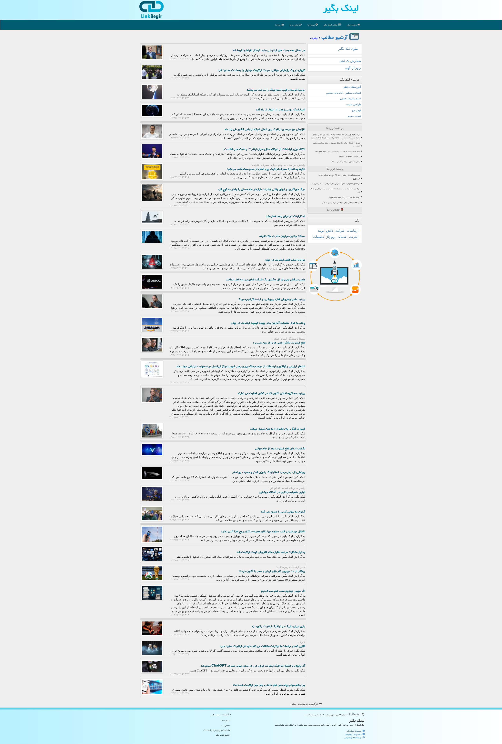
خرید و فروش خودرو (350, 98)
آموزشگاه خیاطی (352, 86)
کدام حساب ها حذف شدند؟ (349, 156)
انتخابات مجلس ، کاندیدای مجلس (343, 92)
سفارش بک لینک (350, 61)
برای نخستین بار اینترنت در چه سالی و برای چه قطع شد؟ (337, 151)
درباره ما (311, 25)
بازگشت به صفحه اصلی (305, 703)
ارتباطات (352, 230)
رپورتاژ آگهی (353, 68)
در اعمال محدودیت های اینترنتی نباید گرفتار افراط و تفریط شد (335, 184)
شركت (339, 230)
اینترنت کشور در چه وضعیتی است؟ (346, 162)
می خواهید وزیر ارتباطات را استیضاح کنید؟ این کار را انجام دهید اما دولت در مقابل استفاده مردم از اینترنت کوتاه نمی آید (335, 136)
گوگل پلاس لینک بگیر (353, 734)
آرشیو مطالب (335, 37)
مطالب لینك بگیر (331, 25)
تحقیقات (318, 236)
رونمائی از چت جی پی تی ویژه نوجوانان (344, 197)
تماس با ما (294, 25)
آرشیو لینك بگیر (223, 735)
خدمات (342, 236)
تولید (321, 230)
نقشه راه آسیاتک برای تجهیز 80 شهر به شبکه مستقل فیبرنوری (339, 177)
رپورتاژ (278, 25)
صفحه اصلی (352, 25)
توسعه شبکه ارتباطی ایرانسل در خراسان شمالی (341, 202)
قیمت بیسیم (354, 115)
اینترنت (353, 236)
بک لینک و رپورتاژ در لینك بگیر (216, 730)
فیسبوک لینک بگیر (354, 731)
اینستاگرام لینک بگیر (353, 737)
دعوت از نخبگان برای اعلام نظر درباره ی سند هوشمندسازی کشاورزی (336, 144)
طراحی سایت (353, 104)
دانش (329, 230)
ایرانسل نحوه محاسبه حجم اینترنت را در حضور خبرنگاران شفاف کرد (335, 190)
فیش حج (356, 110)
